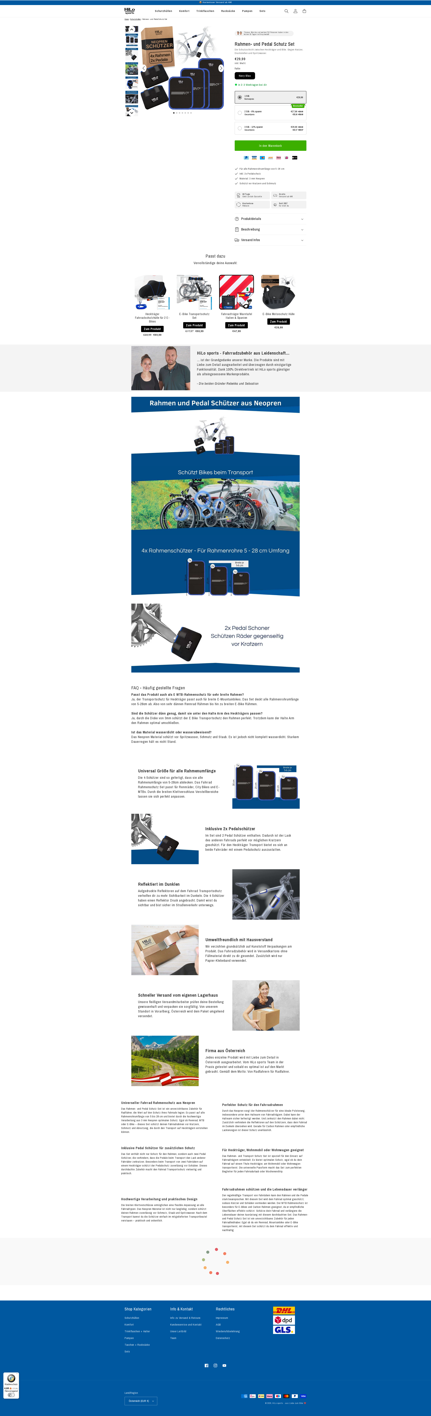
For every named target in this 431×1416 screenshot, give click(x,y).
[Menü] (17, 1374)
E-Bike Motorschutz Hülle (279, 314)
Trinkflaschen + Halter (137, 1331)
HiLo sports (277, 1403)
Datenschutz (223, 1338)
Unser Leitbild (178, 1331)
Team (173, 1338)
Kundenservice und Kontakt (186, 1324)
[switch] (11, 1395)
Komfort (129, 1324)
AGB (218, 1324)
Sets (127, 1351)
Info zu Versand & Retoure (185, 1318)
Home (127, 19)
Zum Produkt (152, 329)
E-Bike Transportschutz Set (194, 316)
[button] (286, 11)
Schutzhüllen (135, 19)
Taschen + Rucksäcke (137, 1345)
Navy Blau (245, 76)
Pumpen (129, 1338)
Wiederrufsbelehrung (228, 1331)
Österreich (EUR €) (139, 1401)
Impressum (222, 1318)
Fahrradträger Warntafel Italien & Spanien (236, 316)
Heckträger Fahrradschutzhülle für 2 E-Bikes (152, 317)
